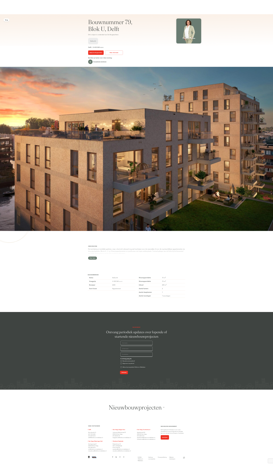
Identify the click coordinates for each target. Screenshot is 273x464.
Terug (6, 20)
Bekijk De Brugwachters (96, 52)
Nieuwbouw (108, 1)
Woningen (98, 1)
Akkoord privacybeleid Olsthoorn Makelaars (134, 367)
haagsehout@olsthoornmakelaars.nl (122, 437)
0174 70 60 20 (116, 447)
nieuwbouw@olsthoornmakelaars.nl (146, 439)
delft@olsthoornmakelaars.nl (95, 437)
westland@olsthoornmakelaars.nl (121, 449)
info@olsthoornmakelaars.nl (95, 449)
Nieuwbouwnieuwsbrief (129, 361)
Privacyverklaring (162, 457)
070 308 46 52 (140, 436)
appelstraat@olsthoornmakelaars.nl (146, 437)
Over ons (143, 1)
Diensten (119, 1)
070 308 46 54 (116, 436)
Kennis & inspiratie (131, 1)
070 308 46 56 (91, 447)
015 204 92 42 (91, 436)
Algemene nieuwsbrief (128, 363)
